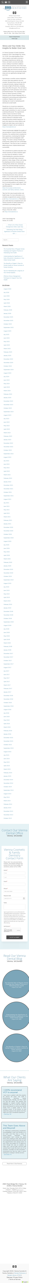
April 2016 (7, 724)
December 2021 (8, 485)
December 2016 (8, 695)
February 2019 (8, 604)
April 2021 (7, 513)
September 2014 (9, 790)
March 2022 (7, 475)
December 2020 (8, 527)
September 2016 (9, 706)
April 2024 (7, 387)
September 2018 (9, 622)
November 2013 (8, 815)
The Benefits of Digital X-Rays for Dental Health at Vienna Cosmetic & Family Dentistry (14, 265)
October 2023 (8, 408)
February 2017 (8, 688)
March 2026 (7, 306)
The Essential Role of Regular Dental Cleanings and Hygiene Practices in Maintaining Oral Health (14, 251)
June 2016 (7, 717)
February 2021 (8, 520)
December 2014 (8, 780)
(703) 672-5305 (17, 24)
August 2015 (7, 752)
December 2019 (8, 569)
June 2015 (7, 759)
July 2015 (6, 755)
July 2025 (6, 334)
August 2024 (7, 373)
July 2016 (6, 713)
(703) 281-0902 (18, 23)
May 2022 (7, 468)
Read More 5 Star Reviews (14, 1164)
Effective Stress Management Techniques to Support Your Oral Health (13, 278)
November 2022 (8, 447)
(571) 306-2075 (20, 26)
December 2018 (8, 611)
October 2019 (8, 576)
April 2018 (7, 639)
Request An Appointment (14, 36)
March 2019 (7, 601)
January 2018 (7, 650)
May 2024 (7, 384)
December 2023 (8, 401)
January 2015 (7, 776)
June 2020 (7, 548)
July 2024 (6, 376)
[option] (14, 1102)
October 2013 (8, 818)
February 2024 (8, 394)
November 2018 (8, 615)
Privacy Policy (17, 1277)
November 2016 (8, 699)
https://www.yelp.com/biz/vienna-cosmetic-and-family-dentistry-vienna (13, 189)
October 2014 (8, 787)
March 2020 (7, 559)
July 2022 (6, 461)
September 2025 (9, 327)
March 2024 (7, 391)
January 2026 (7, 313)
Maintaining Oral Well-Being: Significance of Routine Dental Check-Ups (14, 231)
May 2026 (7, 299)
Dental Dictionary (20, 1273)
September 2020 (9, 538)
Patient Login (14, 38)
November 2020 (8, 531)
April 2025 (7, 345)
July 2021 (6, 503)
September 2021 (9, 496)
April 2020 (7, 555)
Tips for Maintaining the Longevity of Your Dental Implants (14, 272)
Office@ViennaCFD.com (14, 28)
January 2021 (7, 524)
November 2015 (8, 741)
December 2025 (8, 317)
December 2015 (8, 738)
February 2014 (8, 804)
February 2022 (8, 478)
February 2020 (8, 562)
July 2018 (6, 629)
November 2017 (8, 657)
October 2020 (8, 534)
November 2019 (8, 573)
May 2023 (7, 426)
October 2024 (8, 366)
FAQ (19, 1275)
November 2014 (8, 783)
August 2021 (7, 499)
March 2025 (7, 349)
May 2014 (7, 797)
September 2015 (9, 748)
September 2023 (9, 412)
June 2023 (7, 422)
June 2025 (7, 338)
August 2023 (7, 415)
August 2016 (7, 709)
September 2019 (9, 580)
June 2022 (7, 464)
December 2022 (8, 443)
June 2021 (7, 506)
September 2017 (9, 664)
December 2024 (8, 359)
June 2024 (7, 380)
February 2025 (8, 352)
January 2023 (7, 440)
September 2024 (9, 370)
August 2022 (7, 457)
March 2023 (7, 433)
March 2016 (7, 727)
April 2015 (7, 766)
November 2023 (8, 405)
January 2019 (7, 608)
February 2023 (8, 436)
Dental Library (12, 1275)
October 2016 (8, 703)
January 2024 (7, 398)
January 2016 (7, 734)
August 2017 (7, 667)
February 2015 (8, 773)
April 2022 (7, 471)
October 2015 (8, 745)
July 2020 (6, 545)
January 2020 (7, 566)
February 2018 (8, 646)
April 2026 (7, 303)
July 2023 (6, 419)
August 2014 (7, 794)
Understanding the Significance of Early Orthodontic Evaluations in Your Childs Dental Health (14, 258)
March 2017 (7, 685)
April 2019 (7, 597)
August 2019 (7, 583)
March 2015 (7, 769)
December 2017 (8, 653)
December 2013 (8, 811)
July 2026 (6, 292)
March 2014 (7, 801)
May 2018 (7, 636)
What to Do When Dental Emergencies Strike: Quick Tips (14, 226)
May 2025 (7, 341)
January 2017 (7, 692)
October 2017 (8, 660)
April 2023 (7, 429)
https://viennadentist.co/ (9, 127)
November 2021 (8, 489)
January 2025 (7, 355)
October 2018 (8, 618)
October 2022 (8, 450)
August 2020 (7, 541)
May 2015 (7, 762)
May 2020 (7, 552)
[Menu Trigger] (27, 2)
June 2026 (7, 296)
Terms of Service (14, 1279)
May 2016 (7, 720)
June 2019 (7, 590)
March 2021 (7, 517)
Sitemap (9, 1277)
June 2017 (7, 674)
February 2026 (8, 310)
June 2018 (7, 632)
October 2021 (8, 492)
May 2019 (7, 594)
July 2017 (6, 671)
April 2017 (7, 681)
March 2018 (7, 643)
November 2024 (8, 362)
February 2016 (8, 731)
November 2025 (8, 320)
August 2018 (7, 625)
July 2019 (6, 587)
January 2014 (7, 808)
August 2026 (7, 289)
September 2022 (9, 454)
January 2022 (7, 482)
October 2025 (8, 324)
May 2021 (7, 510)
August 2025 (7, 331)
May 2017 (7, 678)
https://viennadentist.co (11, 212)
